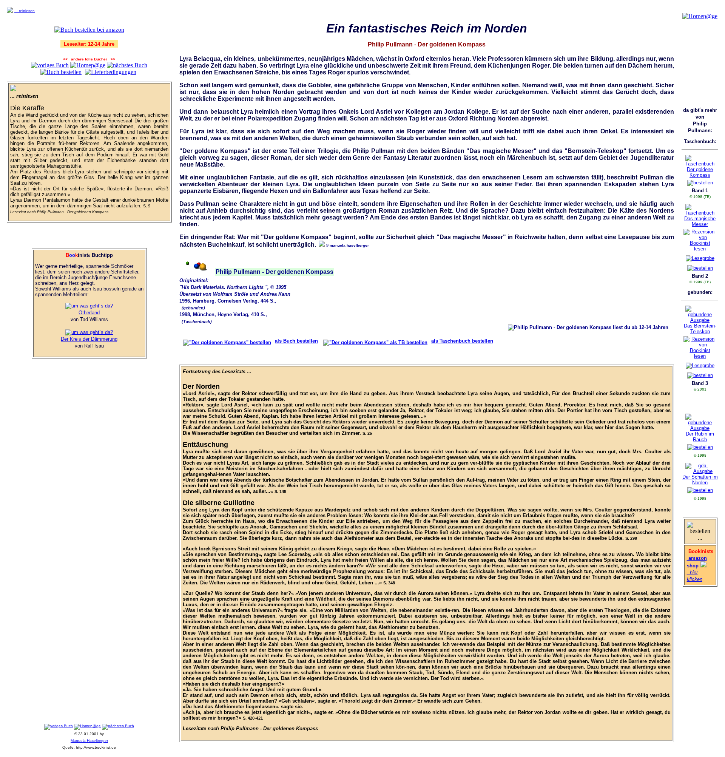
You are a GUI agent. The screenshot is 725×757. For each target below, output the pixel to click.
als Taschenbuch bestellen (462, 341)
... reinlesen (24, 11)
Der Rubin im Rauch (700, 436)
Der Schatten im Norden (700, 479)
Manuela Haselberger (89, 740)
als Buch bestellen (296, 341)
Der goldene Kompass (700, 172)
